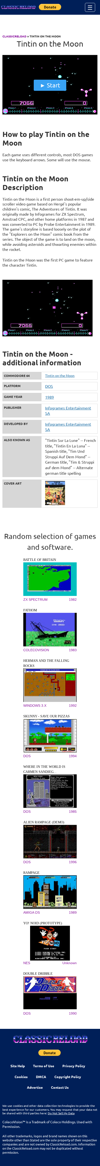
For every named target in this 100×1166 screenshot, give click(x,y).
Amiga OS (31, 912)
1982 (73, 599)
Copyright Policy (67, 1076)
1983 (73, 650)
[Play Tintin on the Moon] (49, 113)
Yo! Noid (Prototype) (42, 923)
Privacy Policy (73, 1066)
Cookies (21, 1076)
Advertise (35, 1087)
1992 (73, 705)
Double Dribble (38, 973)
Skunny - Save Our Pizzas (46, 716)
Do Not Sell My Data (61, 1113)
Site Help (17, 1066)
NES (26, 963)
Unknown (69, 963)
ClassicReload (14, 36)
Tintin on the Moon (60, 375)
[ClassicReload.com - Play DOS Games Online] (18, 7)
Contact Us (60, 1087)
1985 (73, 811)
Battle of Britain (39, 560)
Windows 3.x (34, 705)
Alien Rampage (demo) (43, 822)
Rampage (31, 873)
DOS (49, 386)
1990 (73, 1013)
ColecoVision (36, 650)
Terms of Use (43, 1066)
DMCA (41, 1076)
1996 (73, 862)
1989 (49, 397)
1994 (73, 756)
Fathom (30, 610)
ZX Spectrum (35, 599)
